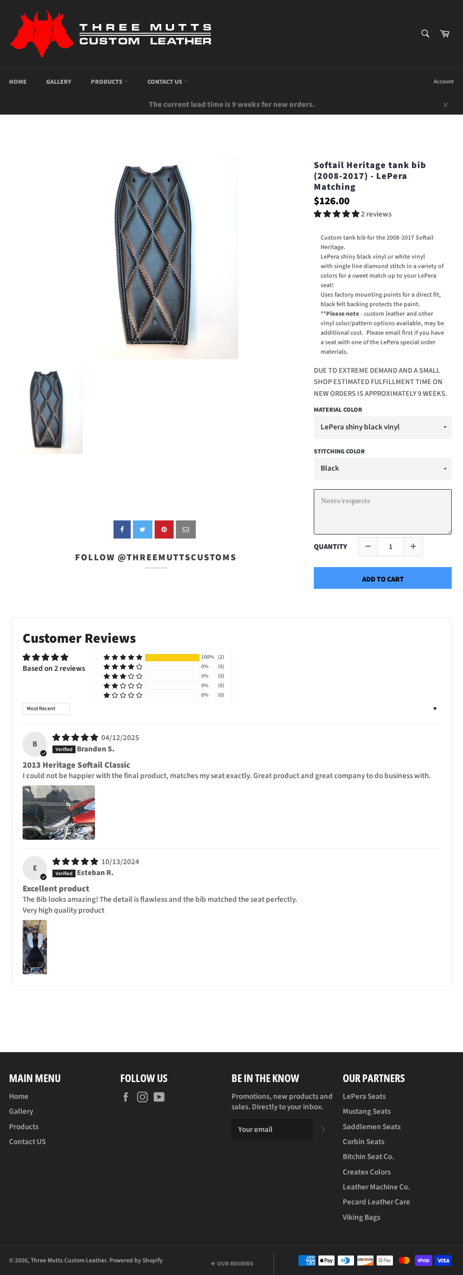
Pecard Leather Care (376, 1202)
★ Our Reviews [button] (231, 1264)
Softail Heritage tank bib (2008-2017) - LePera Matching (370, 176)
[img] (75, 737)
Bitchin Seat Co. (368, 1156)
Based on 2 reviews (54, 668)
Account (444, 81)
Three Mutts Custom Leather (68, 1260)
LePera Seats (364, 1096)
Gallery (58, 82)
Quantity (330, 547)
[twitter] (142, 529)
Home (18, 82)
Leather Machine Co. (376, 1187)
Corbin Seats (363, 1141)
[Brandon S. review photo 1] (59, 812)
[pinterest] (164, 529)
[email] (186, 529)
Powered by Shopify (136, 1260)
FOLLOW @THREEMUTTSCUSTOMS (155, 557)
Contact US (165, 82)
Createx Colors (367, 1172)
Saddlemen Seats (372, 1126)
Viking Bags (361, 1217)
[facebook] (122, 529)
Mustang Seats (367, 1111)
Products (107, 82)
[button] (337, 214)
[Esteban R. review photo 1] (35, 947)
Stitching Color (339, 452)
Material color (338, 410)
